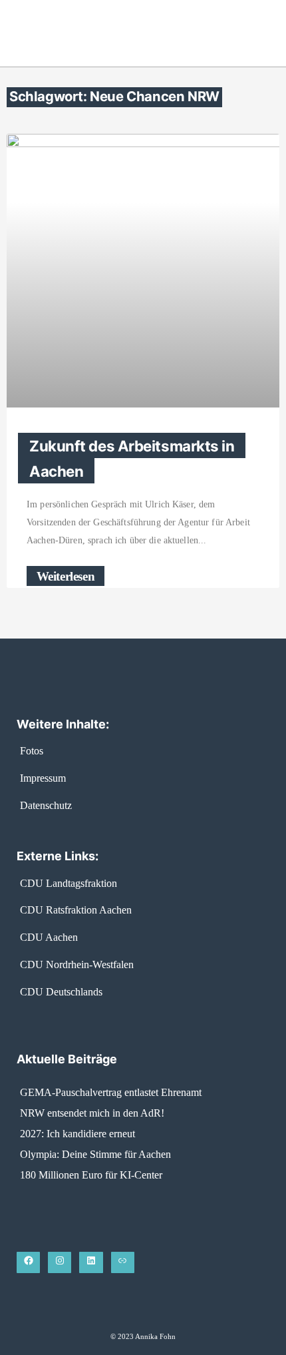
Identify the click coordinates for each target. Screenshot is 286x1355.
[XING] (122, 1262)
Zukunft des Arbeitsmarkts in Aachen (132, 458)
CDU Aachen (49, 937)
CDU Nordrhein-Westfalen (77, 964)
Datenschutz (46, 805)
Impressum (43, 778)
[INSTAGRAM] (59, 1262)
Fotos (31, 750)
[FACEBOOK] (28, 1262)
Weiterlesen (66, 576)
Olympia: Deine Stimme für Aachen (95, 1154)
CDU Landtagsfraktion (68, 883)
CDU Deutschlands (61, 991)
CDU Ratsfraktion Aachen (76, 910)
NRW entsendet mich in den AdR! (92, 1113)
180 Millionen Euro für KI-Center (91, 1175)
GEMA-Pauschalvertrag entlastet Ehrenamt (111, 1092)
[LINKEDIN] (90, 1262)
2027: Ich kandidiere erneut (77, 1133)
